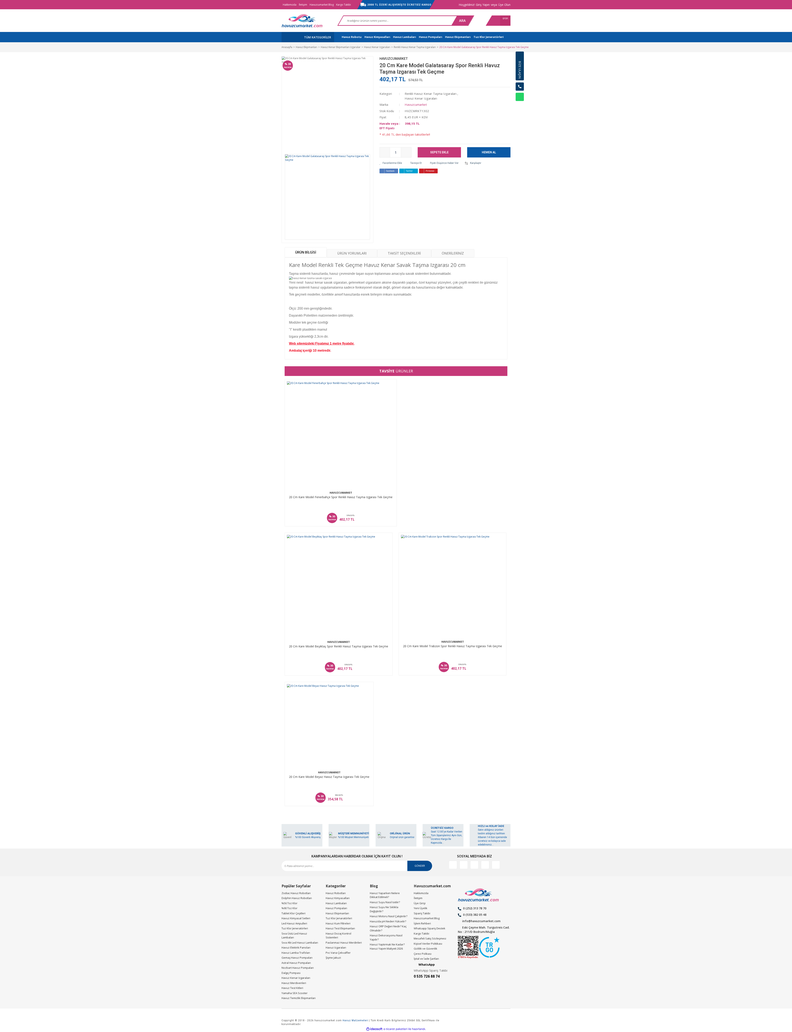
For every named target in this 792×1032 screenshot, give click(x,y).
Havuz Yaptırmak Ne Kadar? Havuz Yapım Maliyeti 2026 (387, 946)
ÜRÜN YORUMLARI (352, 253)
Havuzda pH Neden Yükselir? (388, 921)
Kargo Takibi (343, 4)
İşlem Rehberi (422, 923)
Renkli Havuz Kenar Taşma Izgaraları (430, 94)
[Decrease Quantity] (385, 152)
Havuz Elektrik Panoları (296, 947)
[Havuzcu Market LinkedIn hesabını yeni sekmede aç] (464, 865)
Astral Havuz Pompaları (296, 963)
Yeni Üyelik (420, 908)
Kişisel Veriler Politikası (428, 943)
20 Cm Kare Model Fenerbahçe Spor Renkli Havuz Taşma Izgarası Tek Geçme (340, 497)
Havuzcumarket (394, 59)
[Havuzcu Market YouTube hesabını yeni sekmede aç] (496, 865)
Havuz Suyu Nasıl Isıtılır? (385, 902)
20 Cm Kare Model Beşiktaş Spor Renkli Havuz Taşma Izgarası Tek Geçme (338, 646)
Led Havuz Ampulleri (294, 923)
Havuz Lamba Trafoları (296, 953)
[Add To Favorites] (391, 163)
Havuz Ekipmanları (337, 913)
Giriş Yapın (483, 5)
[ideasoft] (374, 1029)
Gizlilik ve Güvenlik (425, 948)
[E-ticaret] (395, 1029)
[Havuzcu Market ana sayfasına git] (302, 20)
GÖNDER (420, 866)
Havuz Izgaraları (336, 947)
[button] (520, 107)
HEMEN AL (489, 152)
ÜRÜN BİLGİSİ (305, 252)
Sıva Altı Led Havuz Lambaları (300, 942)
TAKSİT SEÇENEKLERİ (404, 253)
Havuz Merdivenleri (294, 983)
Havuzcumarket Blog (322, 4)
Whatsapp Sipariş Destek (429, 928)
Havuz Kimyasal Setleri (296, 918)
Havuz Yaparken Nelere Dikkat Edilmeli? (385, 895)
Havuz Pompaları (336, 908)
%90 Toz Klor (289, 908)
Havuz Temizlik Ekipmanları (299, 998)
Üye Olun (504, 5)
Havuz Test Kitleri (292, 988)
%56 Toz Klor (289, 903)
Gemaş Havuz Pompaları (297, 957)
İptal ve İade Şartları (426, 958)
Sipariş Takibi (422, 913)
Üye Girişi (419, 903)
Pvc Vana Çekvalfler (338, 953)
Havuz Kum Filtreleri (338, 923)
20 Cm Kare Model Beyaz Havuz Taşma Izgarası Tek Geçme (329, 777)
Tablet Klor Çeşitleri (293, 913)
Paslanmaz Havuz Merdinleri (344, 942)
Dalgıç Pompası (291, 973)
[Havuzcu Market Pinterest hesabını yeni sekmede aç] (485, 865)
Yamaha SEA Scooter (295, 993)
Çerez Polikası (422, 954)
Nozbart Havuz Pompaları (298, 968)
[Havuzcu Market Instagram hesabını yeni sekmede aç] (474, 865)
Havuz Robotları (336, 893)
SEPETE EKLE (439, 152)
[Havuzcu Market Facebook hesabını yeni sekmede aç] (453, 865)
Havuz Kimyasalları (338, 898)
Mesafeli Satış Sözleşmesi (430, 938)
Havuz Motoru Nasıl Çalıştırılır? (388, 916)
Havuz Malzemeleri (355, 1020)
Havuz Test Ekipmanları (340, 928)
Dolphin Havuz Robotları (297, 898)
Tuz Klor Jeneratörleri (295, 928)
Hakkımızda (289, 4)
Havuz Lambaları (336, 903)
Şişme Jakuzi (333, 957)
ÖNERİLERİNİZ (453, 253)
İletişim (303, 4)
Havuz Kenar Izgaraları (421, 98)
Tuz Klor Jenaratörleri (339, 918)
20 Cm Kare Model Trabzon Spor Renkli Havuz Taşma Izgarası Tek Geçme (452, 646)
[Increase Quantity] (406, 152)
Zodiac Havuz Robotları (296, 893)
